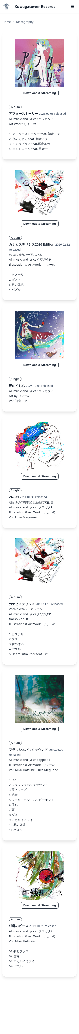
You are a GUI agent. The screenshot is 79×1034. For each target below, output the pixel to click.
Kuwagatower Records (35, 6)
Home (6, 22)
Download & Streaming (39, 93)
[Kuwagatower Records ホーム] (6, 6)
